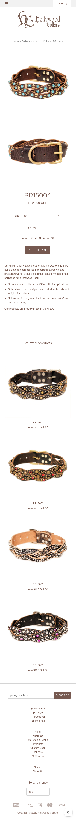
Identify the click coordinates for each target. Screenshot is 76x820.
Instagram (40, 708)
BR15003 (38, 584)
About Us (38, 735)
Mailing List (38, 756)
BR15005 (38, 665)
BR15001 (38, 422)
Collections (28, 41)
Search (38, 767)
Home (16, 41)
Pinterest (40, 720)
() (62, 3)
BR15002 (38, 503)
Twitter (40, 712)
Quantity (31, 227)
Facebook (39, 716)
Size (16, 215)
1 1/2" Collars (43, 41)
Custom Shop (38, 748)
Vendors (38, 752)
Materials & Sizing (38, 740)
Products (38, 744)
